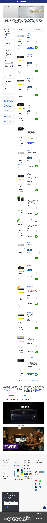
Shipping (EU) (5, 460)
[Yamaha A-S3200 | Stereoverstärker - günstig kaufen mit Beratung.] (20, 360)
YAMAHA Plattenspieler (9, 102)
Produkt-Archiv (27, 468)
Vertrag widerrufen (19, 479)
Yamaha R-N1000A (30, 286)
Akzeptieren (39, 513)
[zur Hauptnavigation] (3, 1)
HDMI (30, 388)
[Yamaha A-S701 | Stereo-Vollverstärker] (20, 57)
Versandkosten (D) (6, 459)
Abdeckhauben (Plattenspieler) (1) (9, 43)
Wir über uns (16, 459)
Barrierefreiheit (38, 463)
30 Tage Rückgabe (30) (9, 72)
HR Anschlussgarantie (7, 479)
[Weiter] (37, 380)
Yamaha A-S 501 (30, 33)
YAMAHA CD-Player (8, 100)
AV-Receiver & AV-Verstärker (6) (9, 48)
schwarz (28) (9, 81)
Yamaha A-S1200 (30, 150)
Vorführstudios (16, 460)
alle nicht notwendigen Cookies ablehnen (23, 520)
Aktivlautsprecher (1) (9, 45)
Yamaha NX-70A (30, 196)
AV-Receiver (9, 392)
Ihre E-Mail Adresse (10, 503)
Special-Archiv (27, 466)
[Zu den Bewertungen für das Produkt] (20, 39)
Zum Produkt (30, 47)
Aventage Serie (8, 116)
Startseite (4, 3)
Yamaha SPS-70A (30, 219)
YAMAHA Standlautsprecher (8, 105)
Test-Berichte (27, 465)
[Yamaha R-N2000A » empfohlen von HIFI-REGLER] (20, 338)
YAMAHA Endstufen (9, 101)
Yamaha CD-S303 (30, 78)
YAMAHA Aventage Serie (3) (9, 90)
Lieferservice (5, 462)
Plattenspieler (35, 394)
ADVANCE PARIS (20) (9, 53)
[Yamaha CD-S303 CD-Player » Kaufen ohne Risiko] (20, 81)
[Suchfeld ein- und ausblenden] (38, 1)
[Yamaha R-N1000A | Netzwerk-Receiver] (20, 315)
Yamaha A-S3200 (30, 357)
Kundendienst (5, 475)
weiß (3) (8, 84)
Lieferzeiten (5, 465)
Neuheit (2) (8, 74)
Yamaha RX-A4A (30, 173)
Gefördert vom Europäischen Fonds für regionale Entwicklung (28, 477)
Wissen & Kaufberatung (28, 460)
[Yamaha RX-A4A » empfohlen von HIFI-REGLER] (20, 176)
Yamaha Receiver (9, 390)
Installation (5, 478)
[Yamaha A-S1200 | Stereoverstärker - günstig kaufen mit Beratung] (20, 153)
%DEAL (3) (8, 75)
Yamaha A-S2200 (30, 242)
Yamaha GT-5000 (30, 126)
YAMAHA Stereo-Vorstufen (8, 110)
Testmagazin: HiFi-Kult (28, 459)
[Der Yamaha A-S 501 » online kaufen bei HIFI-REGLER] (20, 36)
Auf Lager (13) (8, 76)
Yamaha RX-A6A (30, 265)
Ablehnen (39, 516)
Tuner (25, 395)
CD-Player (40, 394)
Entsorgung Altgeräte (6, 476)
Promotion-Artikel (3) (9, 35)
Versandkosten (20, 45)
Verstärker (30, 394)
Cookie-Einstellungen (26, 517)
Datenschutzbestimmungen (23, 521)
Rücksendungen (6, 463)
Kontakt (37, 466)
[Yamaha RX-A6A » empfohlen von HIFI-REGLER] (20, 268)
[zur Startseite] (21, 1)
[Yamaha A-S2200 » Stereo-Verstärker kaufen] (20, 245)
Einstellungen (39, 518)
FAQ (4, 473)
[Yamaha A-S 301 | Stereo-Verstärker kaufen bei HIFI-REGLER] (20, 105)
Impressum (30, 521)
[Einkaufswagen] (42, 1)
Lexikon (4, 472)
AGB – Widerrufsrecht (39, 459)
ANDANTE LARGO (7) (9, 55)
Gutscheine (5, 466)
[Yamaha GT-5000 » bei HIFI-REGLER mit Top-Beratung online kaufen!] (20, 129)
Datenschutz (38, 460)
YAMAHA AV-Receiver (9, 99)
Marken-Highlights (28, 462)
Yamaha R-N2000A (30, 334)
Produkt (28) (8, 33)
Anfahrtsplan (16, 462)
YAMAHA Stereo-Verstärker (8, 107)
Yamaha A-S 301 (30, 102)
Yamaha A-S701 (30, 54)
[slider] (5, 65)
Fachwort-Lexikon (28, 463)
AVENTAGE (11, 395)
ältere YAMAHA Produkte (8, 122)
